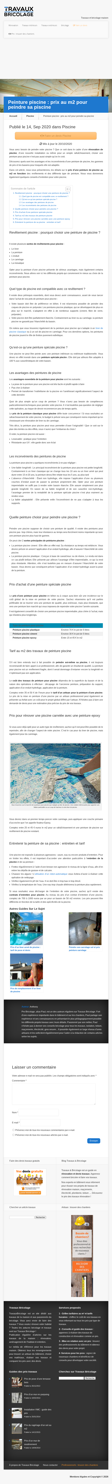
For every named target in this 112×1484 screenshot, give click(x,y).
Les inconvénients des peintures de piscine (39, 205)
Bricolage (65, 25)
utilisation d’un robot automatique (51, 874)
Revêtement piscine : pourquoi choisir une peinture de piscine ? (42, 193)
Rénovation (13, 25)
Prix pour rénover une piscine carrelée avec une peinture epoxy (42, 219)
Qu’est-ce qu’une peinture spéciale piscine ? (39, 199)
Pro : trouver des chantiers (22, 34)
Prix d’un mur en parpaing (36, 1394)
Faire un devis (57, 135)
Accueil (13, 116)
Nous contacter (50, 1465)
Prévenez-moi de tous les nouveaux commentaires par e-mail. (45, 1130)
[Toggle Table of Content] (67, 189)
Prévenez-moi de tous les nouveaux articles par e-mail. (41, 1135)
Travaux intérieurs (29, 25)
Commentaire (19, 1080)
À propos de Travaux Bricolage (24, 1465)
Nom (15, 1112)
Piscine (30, 116)
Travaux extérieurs (49, 25)
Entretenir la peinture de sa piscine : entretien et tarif (37, 222)
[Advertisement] (56, 58)
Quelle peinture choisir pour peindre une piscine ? (36, 209)
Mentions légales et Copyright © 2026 (89, 1477)
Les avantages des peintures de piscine (38, 202)
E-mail (16, 1122)
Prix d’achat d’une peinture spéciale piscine (33, 212)
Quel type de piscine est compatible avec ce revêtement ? (45, 196)
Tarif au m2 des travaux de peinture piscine (33, 215)
